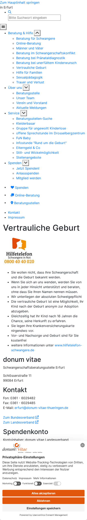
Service (13, 113)
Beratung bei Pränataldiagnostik (40, 58)
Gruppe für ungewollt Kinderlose (41, 128)
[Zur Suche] (9, 12)
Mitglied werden (28, 178)
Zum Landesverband (20, 422)
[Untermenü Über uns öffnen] (26, 88)
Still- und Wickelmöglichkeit (37, 153)
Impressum (16, 217)
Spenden (14, 163)
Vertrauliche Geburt (31, 68)
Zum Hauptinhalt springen (19, 2)
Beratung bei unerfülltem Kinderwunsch (46, 63)
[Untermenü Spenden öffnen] (25, 163)
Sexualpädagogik (29, 77)
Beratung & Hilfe (20, 33)
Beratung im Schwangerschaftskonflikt (45, 53)
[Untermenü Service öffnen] (23, 113)
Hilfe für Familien (29, 72)
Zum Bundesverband (21, 417)
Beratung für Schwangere (35, 38)
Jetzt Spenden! (27, 168)
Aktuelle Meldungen (31, 108)
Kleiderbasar (25, 123)
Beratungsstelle (28, 93)
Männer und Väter (29, 48)
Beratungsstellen (26, 203)
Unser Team (25, 98)
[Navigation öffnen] (3, 27)
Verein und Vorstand (31, 103)
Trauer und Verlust (30, 82)
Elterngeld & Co (28, 148)
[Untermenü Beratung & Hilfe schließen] (37, 33)
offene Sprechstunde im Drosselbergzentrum (50, 133)
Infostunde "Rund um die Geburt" (41, 143)
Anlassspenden (27, 173)
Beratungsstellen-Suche (34, 119)
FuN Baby (23, 138)
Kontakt (14, 212)
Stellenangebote (28, 157)
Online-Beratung (28, 43)
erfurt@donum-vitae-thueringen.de (41, 408)
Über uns (15, 88)
